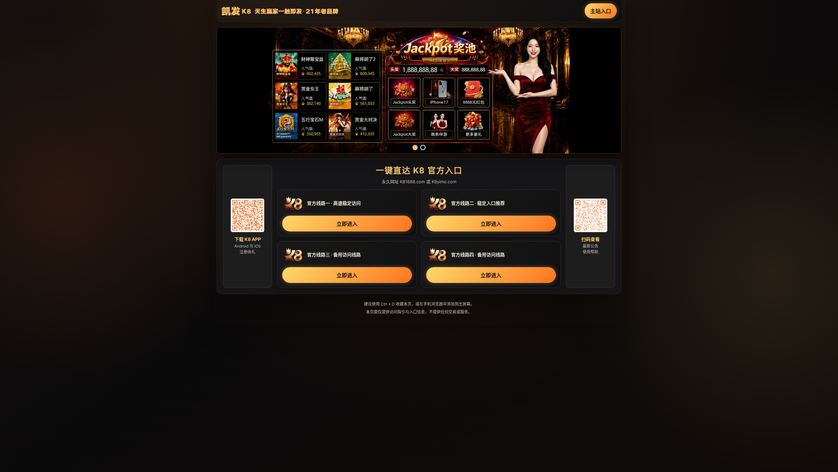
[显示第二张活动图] (423, 147)
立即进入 (347, 224)
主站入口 (600, 11)
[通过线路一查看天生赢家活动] (419, 90)
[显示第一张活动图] (415, 147)
